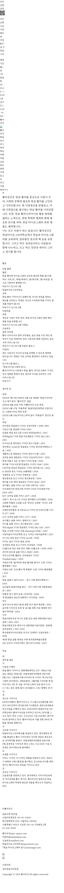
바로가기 (6, 286)
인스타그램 (16, 286)
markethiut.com (18, 837)
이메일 (25, 324)
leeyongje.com (33, 847)
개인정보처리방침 (10, 869)
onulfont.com (17, 840)
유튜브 (25, 346)
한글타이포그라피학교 (2, 144)
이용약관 (6, 864)
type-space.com (18, 833)
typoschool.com (30, 844)
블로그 (31, 346)
